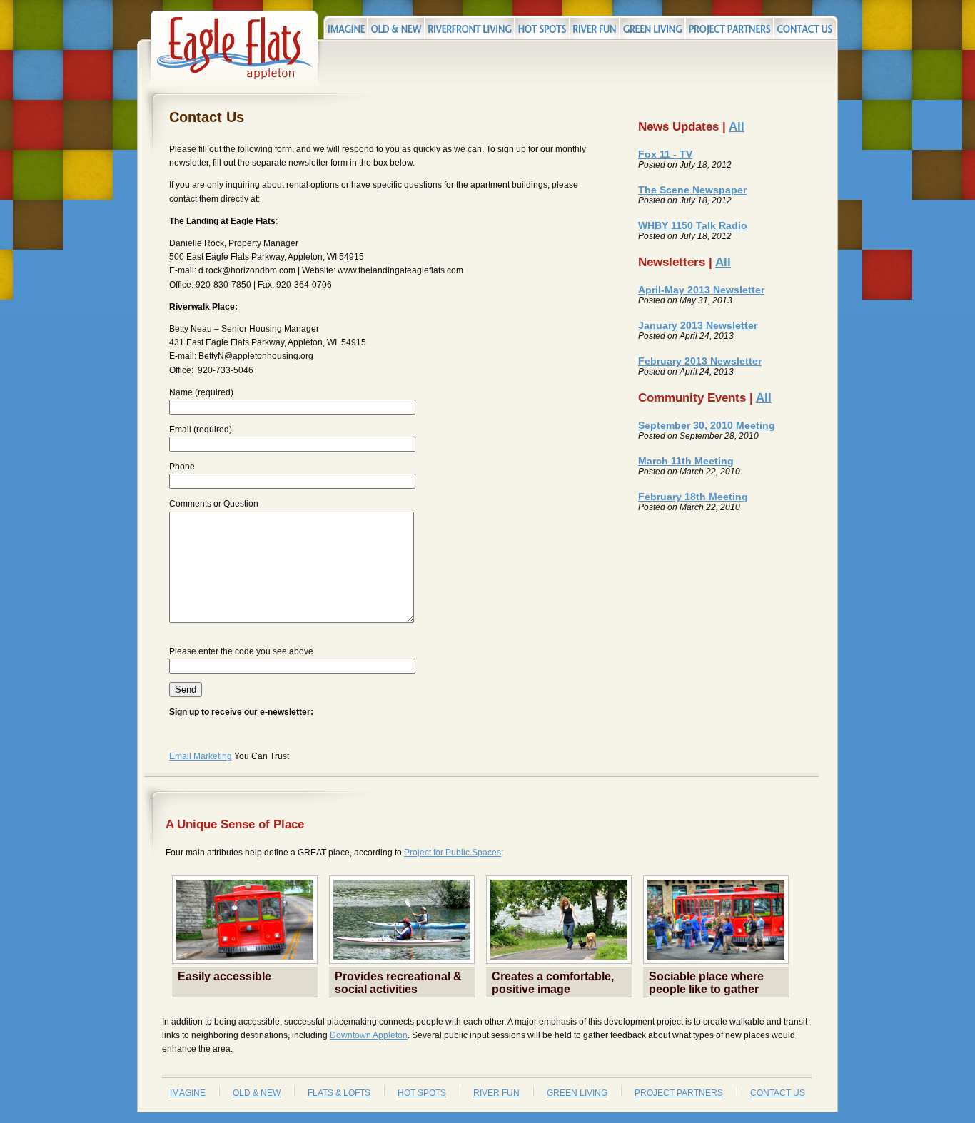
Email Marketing (200, 756)
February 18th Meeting (693, 496)
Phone (182, 467)
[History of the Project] (396, 27)
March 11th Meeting (686, 461)
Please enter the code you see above (241, 651)
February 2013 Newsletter (700, 361)
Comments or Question (213, 504)
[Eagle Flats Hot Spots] (542, 27)
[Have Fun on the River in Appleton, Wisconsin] (595, 27)
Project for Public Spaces (452, 853)
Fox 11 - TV (665, 154)
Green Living (577, 1093)
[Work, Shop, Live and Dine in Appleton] (345, 27)
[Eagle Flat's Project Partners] (729, 27)
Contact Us (777, 1093)
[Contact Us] (806, 27)
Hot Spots (422, 1093)
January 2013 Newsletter (697, 325)
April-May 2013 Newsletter (701, 289)
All (736, 126)
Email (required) (200, 430)
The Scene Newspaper (692, 189)
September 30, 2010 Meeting (706, 425)
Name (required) (201, 392)
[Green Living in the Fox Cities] (652, 27)
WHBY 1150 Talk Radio (692, 225)
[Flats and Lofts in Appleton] (470, 27)
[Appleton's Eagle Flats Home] (234, 85)
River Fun (496, 1093)
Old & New (257, 1093)
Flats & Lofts (339, 1093)
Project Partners (679, 1093)
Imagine (188, 1093)
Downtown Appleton (369, 1035)
